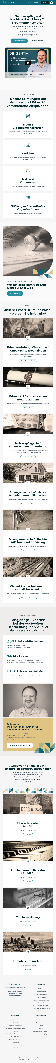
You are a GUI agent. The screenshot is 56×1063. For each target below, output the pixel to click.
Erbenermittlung (41, 997)
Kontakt (45, 2)
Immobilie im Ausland (16, 1048)
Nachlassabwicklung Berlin (40, 1031)
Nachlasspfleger (41, 991)
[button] (51, 2)
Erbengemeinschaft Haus (28, 503)
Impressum (21, 1057)
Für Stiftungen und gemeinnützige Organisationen (41, 1009)
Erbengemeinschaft (28, 550)
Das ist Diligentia (15, 293)
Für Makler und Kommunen (40, 1005)
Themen (41, 1028)
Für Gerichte (40, 1003)
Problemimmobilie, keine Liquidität (15, 1028)
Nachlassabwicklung (41, 994)
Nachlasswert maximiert (16, 1045)
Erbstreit (15, 1031)
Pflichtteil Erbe (28, 407)
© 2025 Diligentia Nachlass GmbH (28, 1059)
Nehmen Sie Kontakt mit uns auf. (20, 745)
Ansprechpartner (41, 1023)
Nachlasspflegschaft (28, 456)
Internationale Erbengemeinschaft (15, 1034)
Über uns (40, 1020)
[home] (9, 3)
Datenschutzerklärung (34, 76)
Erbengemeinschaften (30, 779)
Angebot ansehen (19, 40)
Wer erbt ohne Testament (28, 597)
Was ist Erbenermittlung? (28, 360)
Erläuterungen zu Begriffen (41, 1000)
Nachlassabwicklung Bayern (41, 1034)
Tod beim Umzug (16, 1036)
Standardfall (15, 1023)
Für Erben (41, 989)
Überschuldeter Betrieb (15, 1025)
